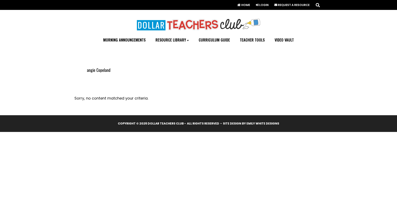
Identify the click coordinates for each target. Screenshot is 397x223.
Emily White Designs (262, 123)
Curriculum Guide (214, 40)
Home (245, 5)
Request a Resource (293, 5)
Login (264, 5)
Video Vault (284, 40)
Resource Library (170, 40)
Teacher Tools (252, 40)
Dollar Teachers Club (198, 24)
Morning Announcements (124, 40)
